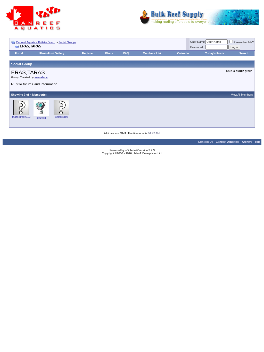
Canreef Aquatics (227, 141)
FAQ (126, 53)
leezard (41, 117)
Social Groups (67, 42)
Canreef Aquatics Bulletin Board (35, 42)
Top (257, 141)
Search (244, 53)
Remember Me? (244, 42)
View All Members (242, 94)
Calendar (183, 53)
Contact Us (205, 141)
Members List (152, 53)
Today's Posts (214, 53)
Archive (247, 141)
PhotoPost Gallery (51, 53)
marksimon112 (21, 116)
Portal (19, 53)
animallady (41, 77)
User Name (197, 41)
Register (87, 53)
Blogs (109, 53)
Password (196, 47)
